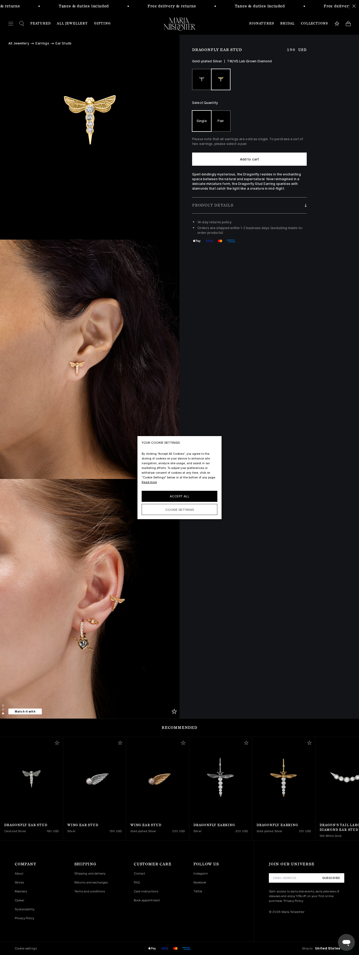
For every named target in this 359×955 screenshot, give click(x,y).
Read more (149, 482)
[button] (249, 205)
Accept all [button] (179, 496)
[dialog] (179, 477)
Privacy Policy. (294, 901)
